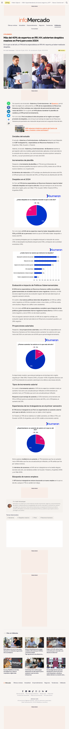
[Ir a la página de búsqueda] (66, 2)
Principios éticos (48, 695)
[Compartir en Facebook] (8, 107)
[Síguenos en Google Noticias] (8, 119)
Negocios (41, 25)
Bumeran (11, 517)
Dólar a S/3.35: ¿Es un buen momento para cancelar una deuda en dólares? (55, 650)
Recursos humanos (47, 517)
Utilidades (57, 25)
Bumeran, (55, 103)
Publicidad (50, 693)
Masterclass (43, 693)
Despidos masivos (24, 517)
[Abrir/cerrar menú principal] (2, 2)
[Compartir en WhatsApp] (8, 103)
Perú (35, 517)
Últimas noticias (12, 25)
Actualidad (22, 25)
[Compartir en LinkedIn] (8, 111)
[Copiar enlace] (8, 123)
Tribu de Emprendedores (31, 693)
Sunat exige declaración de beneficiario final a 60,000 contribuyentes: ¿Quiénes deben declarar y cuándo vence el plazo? (56, 672)
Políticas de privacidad (36, 695)
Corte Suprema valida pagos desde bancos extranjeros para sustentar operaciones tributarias (34, 672)
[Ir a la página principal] (34, 20)
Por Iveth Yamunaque (9, 50)
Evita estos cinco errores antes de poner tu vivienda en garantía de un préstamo (13, 650)
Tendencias (49, 25)
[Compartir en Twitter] (8, 115)
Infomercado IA (20, 693)
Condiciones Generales (23, 695)
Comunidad (34, 28)
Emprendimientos (32, 25)
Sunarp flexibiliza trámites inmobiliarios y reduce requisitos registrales (11, 671)
